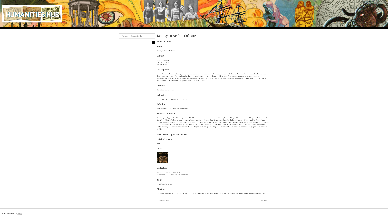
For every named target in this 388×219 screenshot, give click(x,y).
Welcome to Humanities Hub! (132, 36)
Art (158, 184)
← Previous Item (163, 201)
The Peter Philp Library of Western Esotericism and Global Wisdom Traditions (172, 173)
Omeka (19, 213)
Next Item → (264, 201)
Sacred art (169, 184)
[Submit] (153, 42)
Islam (162, 184)
